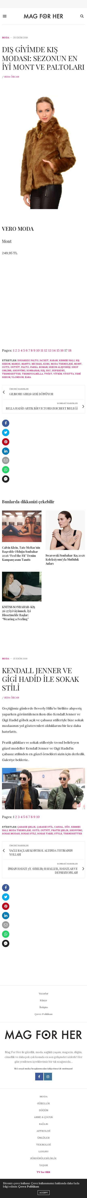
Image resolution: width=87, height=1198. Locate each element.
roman (43, 367)
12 (45, 350)
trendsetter (11, 373)
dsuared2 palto (27, 360)
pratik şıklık (59, 830)
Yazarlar (43, 993)
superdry (58, 370)
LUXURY (43, 1151)
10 (38, 350)
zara (28, 377)
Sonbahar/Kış (36, 370)
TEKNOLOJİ (43, 1144)
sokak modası (11, 833)
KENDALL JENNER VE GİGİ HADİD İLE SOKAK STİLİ (40, 678)
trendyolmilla (32, 373)
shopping (19, 370)
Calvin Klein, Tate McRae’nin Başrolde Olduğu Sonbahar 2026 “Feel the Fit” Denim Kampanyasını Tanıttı (21, 554)
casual (58, 826)
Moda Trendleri (62, 363)
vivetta (68, 373)
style (58, 833)
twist (48, 373)
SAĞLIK (43, 1123)
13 (49, 350)
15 (57, 350)
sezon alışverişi (59, 367)
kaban (54, 360)
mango (16, 363)
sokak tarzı (45, 833)
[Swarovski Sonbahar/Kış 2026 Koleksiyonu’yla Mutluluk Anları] (65, 530)
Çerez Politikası (43, 1014)
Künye (43, 1000)
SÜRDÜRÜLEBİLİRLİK (43, 1158)
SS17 (48, 370)
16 (62, 350)
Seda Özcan (11, 76)
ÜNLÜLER (43, 1137)
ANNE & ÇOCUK (43, 1117)
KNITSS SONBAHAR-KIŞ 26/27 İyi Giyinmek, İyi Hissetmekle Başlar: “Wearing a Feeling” (18, 613)
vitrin (57, 373)
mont (78, 363)
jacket (44, 360)
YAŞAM (43, 1165)
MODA (5, 38)
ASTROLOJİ (43, 1130)
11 (41, 350)
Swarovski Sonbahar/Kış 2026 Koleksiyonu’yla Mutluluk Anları (65, 559)
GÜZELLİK (43, 1103)
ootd (5, 367)
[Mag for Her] (43, 16)
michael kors (41, 363)
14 (54, 350)
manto (25, 363)
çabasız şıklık (26, 826)
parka (34, 367)
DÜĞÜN (43, 1110)
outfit (15, 367)
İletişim (43, 1007)
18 (69, 350)
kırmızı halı (66, 360)
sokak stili (28, 833)
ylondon (18, 377)
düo (67, 826)
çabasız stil (45, 826)
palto (25, 367)
